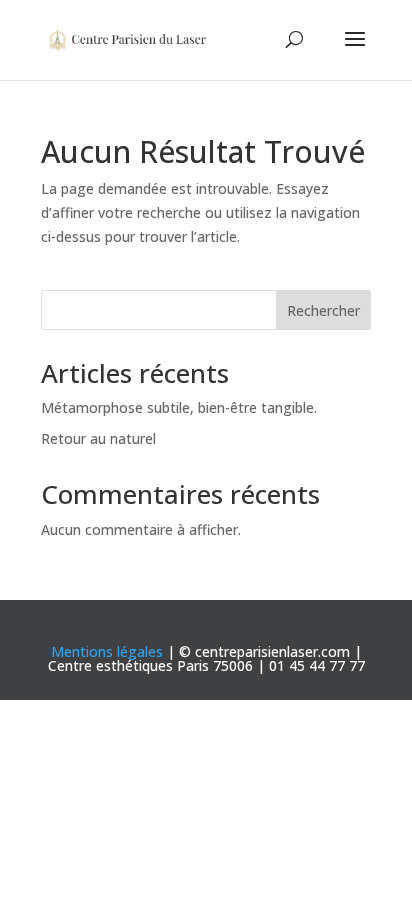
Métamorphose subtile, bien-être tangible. (179, 407)
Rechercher (323, 310)
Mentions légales (107, 651)
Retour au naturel (98, 438)
